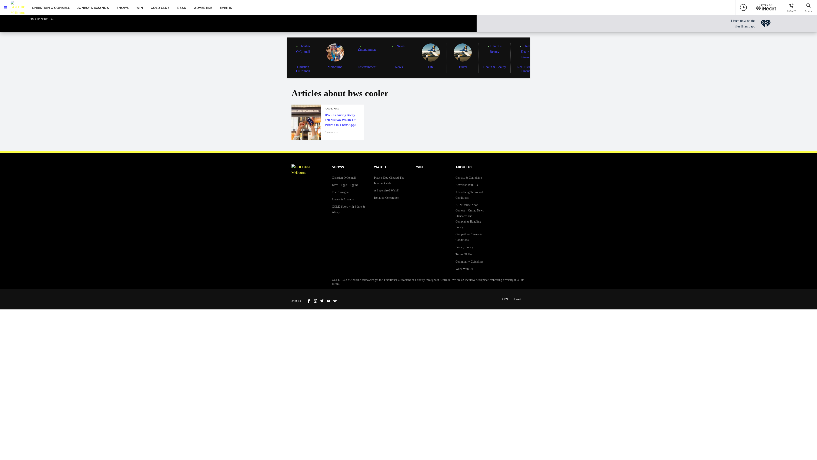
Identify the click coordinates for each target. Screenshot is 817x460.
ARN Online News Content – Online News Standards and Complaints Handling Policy (470, 216)
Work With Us (464, 268)
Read (181, 7)
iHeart (517, 299)
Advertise (203, 7)
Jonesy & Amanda (93, 7)
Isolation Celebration (386, 197)
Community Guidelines (469, 261)
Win (139, 7)
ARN (505, 299)
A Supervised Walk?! (386, 190)
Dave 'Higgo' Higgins (345, 185)
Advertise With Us (467, 185)
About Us (464, 167)
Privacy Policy (464, 247)
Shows (123, 7)
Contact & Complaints (469, 177)
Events (226, 7)
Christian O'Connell (51, 7)
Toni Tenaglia (340, 192)
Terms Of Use (464, 254)
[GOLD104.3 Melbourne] (18, 7)
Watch (380, 167)
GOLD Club (160, 7)
